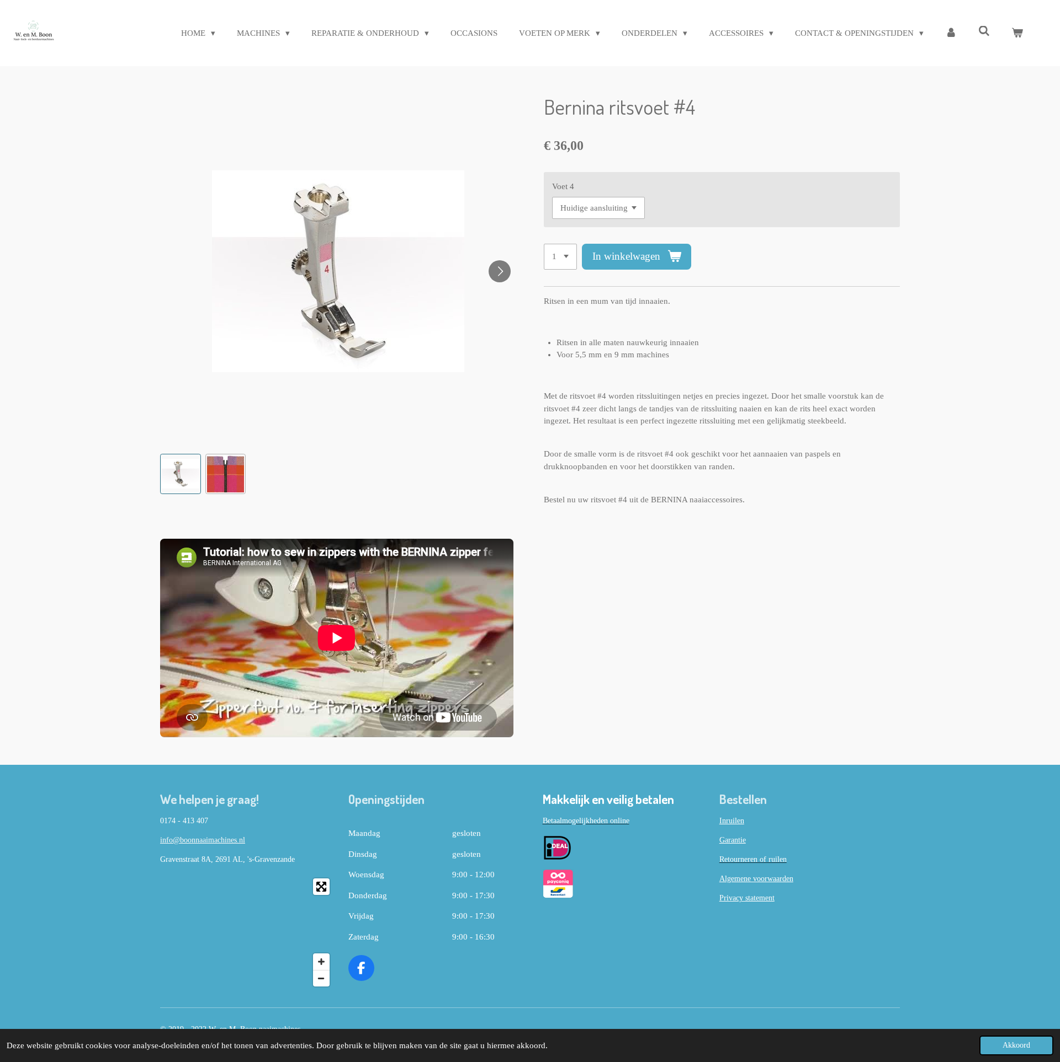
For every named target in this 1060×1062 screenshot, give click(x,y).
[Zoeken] (984, 31)
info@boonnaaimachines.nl (202, 840)
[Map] (247, 932)
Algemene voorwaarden (756, 879)
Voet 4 (563, 186)
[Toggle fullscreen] (321, 886)
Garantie (732, 840)
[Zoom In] (321, 961)
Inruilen (731, 821)
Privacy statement (747, 898)
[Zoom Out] (321, 978)
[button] (180, 474)
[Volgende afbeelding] (500, 271)
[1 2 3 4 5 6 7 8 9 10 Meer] (560, 257)
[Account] (951, 33)
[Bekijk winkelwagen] (1017, 33)
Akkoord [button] (1016, 1045)
